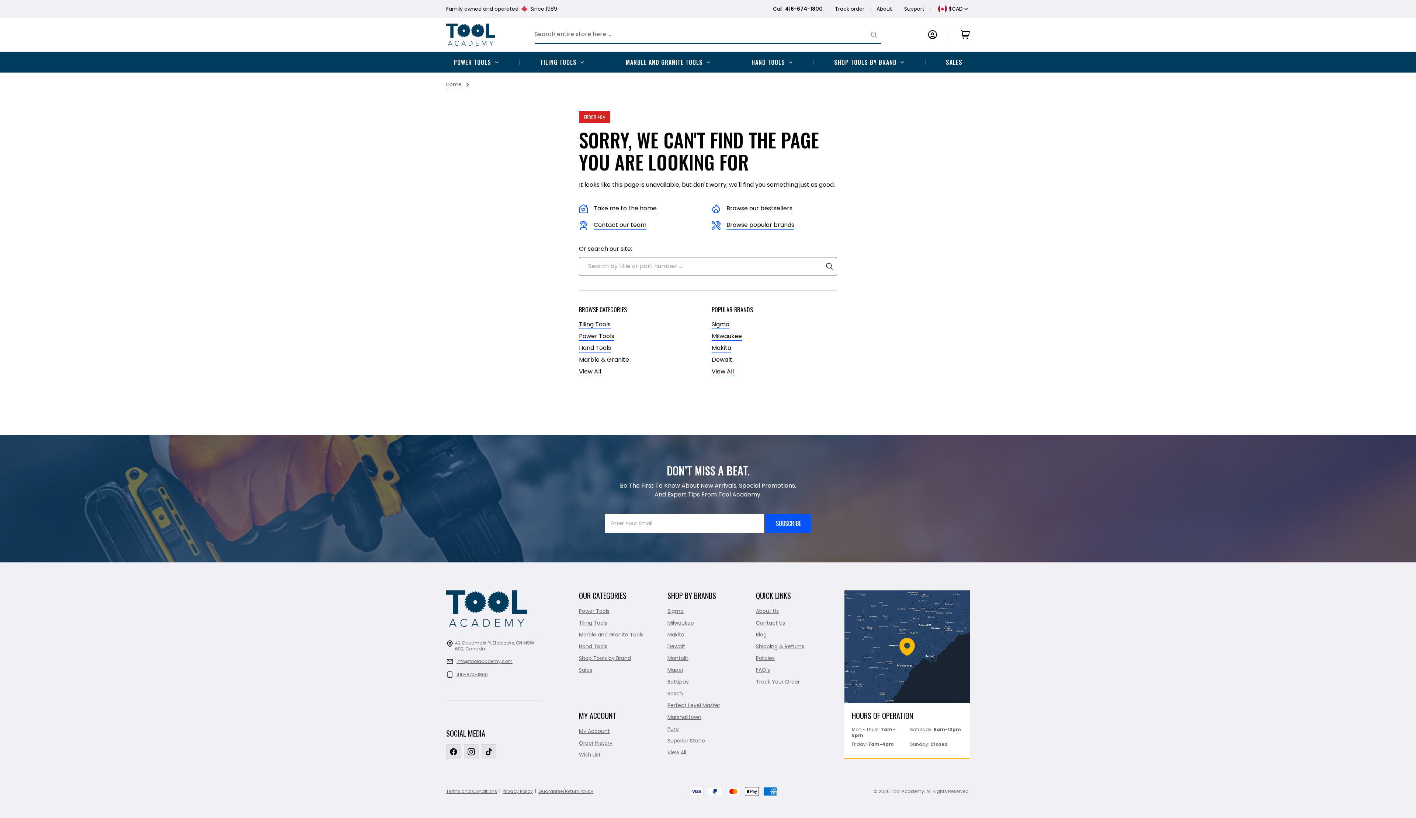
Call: (798, 9)
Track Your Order (778, 681)
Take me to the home (625, 208)
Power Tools (472, 62)
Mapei (675, 670)
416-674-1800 (472, 674)
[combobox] (708, 266)
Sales (954, 62)
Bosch (675, 693)
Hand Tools (768, 62)
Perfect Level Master (693, 705)
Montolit (677, 658)
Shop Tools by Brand (865, 62)
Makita (721, 348)
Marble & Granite (604, 359)
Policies (765, 658)
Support (914, 9)
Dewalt (722, 359)
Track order (849, 9)
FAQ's (763, 670)
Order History (595, 743)
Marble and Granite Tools (664, 62)
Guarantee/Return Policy (565, 791)
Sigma (720, 324)
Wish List (590, 754)
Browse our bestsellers (759, 208)
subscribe (788, 523)
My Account (594, 731)
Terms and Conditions (471, 791)
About (884, 9)
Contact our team (620, 225)
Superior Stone (686, 740)
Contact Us (770, 622)
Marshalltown (684, 717)
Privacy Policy (518, 791)
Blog (761, 634)
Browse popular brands (760, 225)
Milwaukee (727, 336)
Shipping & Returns (780, 646)
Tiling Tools (558, 62)
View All (590, 371)
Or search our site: (605, 249)
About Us (767, 611)
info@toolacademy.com (485, 661)
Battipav (678, 681)
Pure (673, 729)
